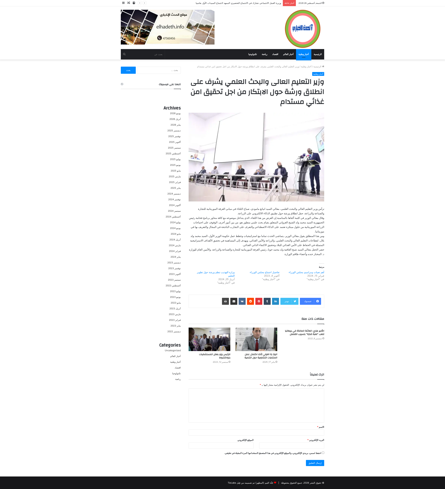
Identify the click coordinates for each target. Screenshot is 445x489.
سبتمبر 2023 (174, 279)
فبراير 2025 (175, 182)
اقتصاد (275, 54)
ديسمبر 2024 (174, 193)
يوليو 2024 (175, 222)
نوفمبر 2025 (174, 136)
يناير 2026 (176, 124)
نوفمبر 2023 (174, 268)
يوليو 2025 (175, 159)
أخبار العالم (288, 54)
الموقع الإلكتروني (245, 440)
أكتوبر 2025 (175, 142)
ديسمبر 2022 (174, 331)
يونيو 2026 (175, 113)
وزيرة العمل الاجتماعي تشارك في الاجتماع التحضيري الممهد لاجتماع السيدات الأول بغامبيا (238, 3)
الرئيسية (318, 54)
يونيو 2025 (175, 165)
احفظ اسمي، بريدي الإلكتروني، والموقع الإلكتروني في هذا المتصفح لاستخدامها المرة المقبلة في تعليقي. (272, 453)
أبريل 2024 (175, 239)
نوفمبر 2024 (174, 199)
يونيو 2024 (175, 228)
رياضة (264, 54)
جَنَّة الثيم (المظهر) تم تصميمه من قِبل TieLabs (250, 482)
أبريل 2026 (175, 119)
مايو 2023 (176, 302)
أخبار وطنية (303, 54)
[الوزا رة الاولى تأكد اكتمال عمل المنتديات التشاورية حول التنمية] (256, 339)
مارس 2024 (175, 245)
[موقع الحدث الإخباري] (302, 27)
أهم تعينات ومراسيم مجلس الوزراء (306, 272)
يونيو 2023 (175, 297)
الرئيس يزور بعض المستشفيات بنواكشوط (214, 356)
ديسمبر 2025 (174, 130)
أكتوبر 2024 (175, 205)
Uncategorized (173, 350)
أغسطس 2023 (173, 285)
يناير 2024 (176, 256)
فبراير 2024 (175, 251)
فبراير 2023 (175, 320)
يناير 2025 (176, 187)
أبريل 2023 (175, 308)
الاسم (320, 427)
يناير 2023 (176, 325)
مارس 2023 (175, 314)
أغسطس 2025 (173, 153)
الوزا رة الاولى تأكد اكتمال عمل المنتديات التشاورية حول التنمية (261, 356)
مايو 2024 (176, 233)
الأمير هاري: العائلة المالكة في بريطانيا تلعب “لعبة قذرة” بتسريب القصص (304, 332)
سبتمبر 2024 (174, 210)
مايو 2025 (176, 170)
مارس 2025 (175, 176)
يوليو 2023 (175, 291)
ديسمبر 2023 (174, 262)
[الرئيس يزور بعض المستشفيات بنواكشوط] (209, 339)
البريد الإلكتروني (315, 440)
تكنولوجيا (252, 54)
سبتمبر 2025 (174, 147)
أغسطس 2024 (173, 216)
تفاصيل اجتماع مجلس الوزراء (265, 272)
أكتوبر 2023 (175, 274)
